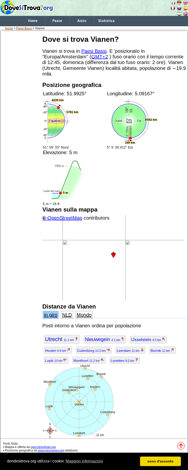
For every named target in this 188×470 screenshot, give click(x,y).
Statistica (106, 20)
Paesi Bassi (24, 28)
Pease (57, 20)
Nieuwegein (103, 339)
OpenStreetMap (64, 218)
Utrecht (60, 339)
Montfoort (86, 361)
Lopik (54, 361)
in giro (50, 315)
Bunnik (161, 350)
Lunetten (123, 361)
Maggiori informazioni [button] (84, 461)
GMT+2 (99, 56)
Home (32, 20)
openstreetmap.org (43, 447)
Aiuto (81, 20)
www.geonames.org (51, 450)
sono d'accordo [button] (160, 461)
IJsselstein (146, 339)
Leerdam (128, 350)
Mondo (84, 315)
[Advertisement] (20, 107)
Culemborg (91, 350)
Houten (56, 350)
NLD (67, 315)
